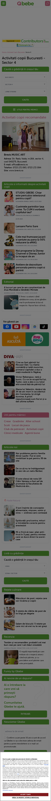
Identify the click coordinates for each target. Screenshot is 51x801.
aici (18, 773)
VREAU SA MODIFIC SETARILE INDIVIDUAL (25, 797)
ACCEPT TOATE (25, 794)
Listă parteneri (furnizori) (8, 790)
